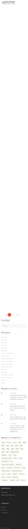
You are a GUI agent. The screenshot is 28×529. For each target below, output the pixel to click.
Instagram (21, 2)
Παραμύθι (3, 369)
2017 (12, 445)
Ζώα (11, 461)
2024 (22, 448)
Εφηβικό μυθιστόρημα (6, 358)
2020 (3, 448)
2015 (3, 445)
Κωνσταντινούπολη (6, 470)
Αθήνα (15, 455)
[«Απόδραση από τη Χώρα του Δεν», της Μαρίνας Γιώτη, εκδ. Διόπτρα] (5, 403)
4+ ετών (3, 442)
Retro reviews (4, 342)
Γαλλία (15, 458)
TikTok (21, 3)
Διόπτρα (20, 458)
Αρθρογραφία (4, 350)
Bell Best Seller (15, 452)
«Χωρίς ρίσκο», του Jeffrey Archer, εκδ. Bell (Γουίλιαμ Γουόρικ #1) (14, 253)
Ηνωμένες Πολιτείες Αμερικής (8, 464)
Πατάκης (8, 477)
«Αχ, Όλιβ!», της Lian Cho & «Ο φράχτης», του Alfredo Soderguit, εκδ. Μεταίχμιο (14, 169)
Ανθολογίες (4, 348)
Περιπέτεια (4, 372)
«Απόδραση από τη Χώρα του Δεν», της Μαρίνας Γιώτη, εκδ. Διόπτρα (17, 408)
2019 (21, 445)
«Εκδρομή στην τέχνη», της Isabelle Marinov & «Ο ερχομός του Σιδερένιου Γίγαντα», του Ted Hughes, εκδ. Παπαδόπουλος (14, 34)
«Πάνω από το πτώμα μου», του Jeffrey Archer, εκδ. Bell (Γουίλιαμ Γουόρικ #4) (14, 231)
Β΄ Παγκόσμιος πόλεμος (7, 458)
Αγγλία (10, 455)
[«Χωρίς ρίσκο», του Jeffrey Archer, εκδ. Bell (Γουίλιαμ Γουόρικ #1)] (14, 244)
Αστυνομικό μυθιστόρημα (7, 353)
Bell (7, 452)
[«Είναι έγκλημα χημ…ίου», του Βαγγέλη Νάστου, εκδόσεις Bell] (5, 414)
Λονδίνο (3, 474)
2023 (17, 448)
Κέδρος (3, 467)
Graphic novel (4, 337)
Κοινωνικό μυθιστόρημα (7, 364)
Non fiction (3, 340)
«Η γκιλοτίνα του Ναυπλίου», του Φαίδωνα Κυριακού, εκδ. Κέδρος (14, 275)
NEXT (18, 315)
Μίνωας (9, 474)
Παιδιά (3, 477)
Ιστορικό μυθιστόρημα (6, 361)
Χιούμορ (3, 383)
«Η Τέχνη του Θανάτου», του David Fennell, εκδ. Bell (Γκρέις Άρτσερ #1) (14, 190)
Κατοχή (23, 467)
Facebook (18, 2)
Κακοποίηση (9, 467)
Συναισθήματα (5, 480)
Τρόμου (3, 380)
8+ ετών (14, 442)
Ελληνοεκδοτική (5, 461)
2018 (16, 445)
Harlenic (4, 455)
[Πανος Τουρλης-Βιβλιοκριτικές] (9, 2)
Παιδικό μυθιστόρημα (6, 366)
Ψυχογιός (23, 480)
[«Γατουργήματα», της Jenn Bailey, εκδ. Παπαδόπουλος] (14, 202)
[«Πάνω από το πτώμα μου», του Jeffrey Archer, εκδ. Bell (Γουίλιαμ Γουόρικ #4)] (14, 222)
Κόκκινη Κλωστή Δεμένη (17, 470)
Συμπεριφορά (15, 477)
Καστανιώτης (17, 467)
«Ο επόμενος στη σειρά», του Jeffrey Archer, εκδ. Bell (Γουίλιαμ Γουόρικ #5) (14, 149)
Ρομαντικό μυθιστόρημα (7, 374)
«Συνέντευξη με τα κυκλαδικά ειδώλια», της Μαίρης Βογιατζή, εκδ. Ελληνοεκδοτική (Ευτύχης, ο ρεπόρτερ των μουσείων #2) (14, 93)
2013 (20, 442)
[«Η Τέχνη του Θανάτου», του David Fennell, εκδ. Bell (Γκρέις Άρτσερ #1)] (14, 181)
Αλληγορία (4, 345)
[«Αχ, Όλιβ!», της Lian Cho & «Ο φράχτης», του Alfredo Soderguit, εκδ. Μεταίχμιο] (14, 161)
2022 (12, 448)
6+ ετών (9, 442)
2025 (3, 452)
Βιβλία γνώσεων (5, 356)
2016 (7, 445)
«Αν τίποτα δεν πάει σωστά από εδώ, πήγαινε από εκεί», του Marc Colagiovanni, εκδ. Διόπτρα (18, 397)
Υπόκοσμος (12, 480)
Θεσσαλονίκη (18, 464)
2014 (24, 442)
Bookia (18, 3)
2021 (8, 448)
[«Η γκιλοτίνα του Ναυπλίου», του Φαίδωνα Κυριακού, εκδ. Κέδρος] (14, 266)
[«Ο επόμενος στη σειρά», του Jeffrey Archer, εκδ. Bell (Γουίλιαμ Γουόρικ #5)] (14, 123)
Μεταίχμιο (15, 474)
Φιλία (18, 480)
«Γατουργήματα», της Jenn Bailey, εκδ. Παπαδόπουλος (14, 211)
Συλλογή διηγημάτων (6, 377)
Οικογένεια (21, 474)
